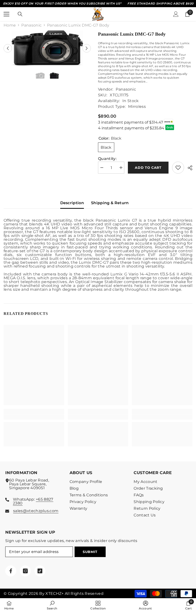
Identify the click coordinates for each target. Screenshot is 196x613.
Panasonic (31, 25)
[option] (47, 48)
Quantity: (107, 159)
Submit (90, 552)
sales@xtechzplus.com (35, 511)
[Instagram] (25, 570)
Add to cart (148, 167)
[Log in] (176, 14)
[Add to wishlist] (178, 168)
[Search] (20, 14)
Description (72, 203)
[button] (8, 48)
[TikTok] (39, 570)
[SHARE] (188, 168)
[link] (34, 417)
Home (10, 25)
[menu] (6, 14)
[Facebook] (10, 570)
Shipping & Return (110, 203)
